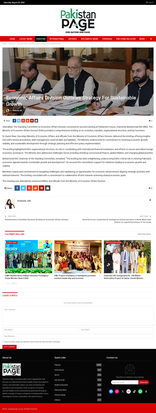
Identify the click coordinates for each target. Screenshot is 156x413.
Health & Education (113, 242)
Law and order (59, 380)
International (57, 39)
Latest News (25, 39)
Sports (56, 375)
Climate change (59, 395)
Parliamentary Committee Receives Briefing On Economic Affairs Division (36, 220)
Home (12, 39)
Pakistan (40, 39)
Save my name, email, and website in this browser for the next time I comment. (32, 342)
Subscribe (143, 382)
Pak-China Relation (126, 39)
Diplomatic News (89, 39)
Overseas (107, 39)
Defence (72, 39)
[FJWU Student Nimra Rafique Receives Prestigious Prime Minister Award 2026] (28, 256)
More (142, 39)
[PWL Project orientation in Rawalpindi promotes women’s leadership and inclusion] (78, 256)
